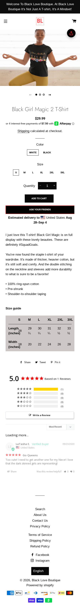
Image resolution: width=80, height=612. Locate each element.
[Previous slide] (30, 95)
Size (40, 164)
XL (41, 172)
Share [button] (13, 471)
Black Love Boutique (46, 580)
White (32, 152)
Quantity (29, 186)
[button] (66, 471)
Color (40, 144)
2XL (52, 172)
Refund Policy (40, 546)
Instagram (42, 560)
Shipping (23, 131)
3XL (62, 172)
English (38, 571)
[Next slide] (50, 95)
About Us (40, 515)
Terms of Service (40, 535)
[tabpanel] (40, 57)
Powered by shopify (40, 585)
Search (40, 509)
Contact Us (40, 520)
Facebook (42, 555)
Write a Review (41, 415)
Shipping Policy (40, 540)
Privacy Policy (40, 526)
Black (47, 152)
